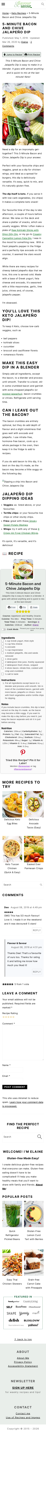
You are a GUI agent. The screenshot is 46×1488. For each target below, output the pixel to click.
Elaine (36, 625)
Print (13, 607)
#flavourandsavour (22, 769)
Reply (37, 930)
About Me (23, 1358)
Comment (8, 1023)
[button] (17, 611)
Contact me (23, 1413)
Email (6, 1076)
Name (6, 1065)
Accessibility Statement (23, 1366)
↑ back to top (23, 1339)
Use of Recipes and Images (23, 1417)
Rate (35, 607)
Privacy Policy (23, 1362)
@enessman (24, 766)
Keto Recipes (19, 13)
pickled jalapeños (12, 394)
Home (5, 13)
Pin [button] (24, 607)
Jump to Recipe (14, 54)
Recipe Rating (10, 1013)
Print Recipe (33, 54)
